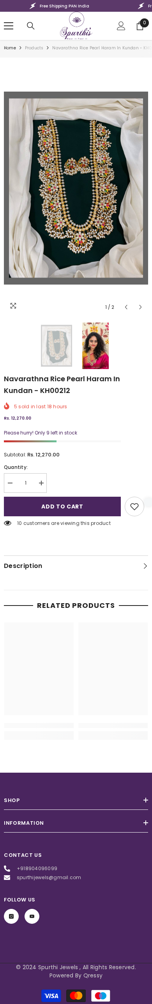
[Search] (30, 26)
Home (10, 48)
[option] (76, 188)
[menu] (8, 26)
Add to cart (62, 506)
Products (34, 48)
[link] (134, 506)
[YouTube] (32, 916)
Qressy (93, 975)
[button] (126, 307)
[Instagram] (11, 916)
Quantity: (16, 467)
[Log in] (121, 26)
